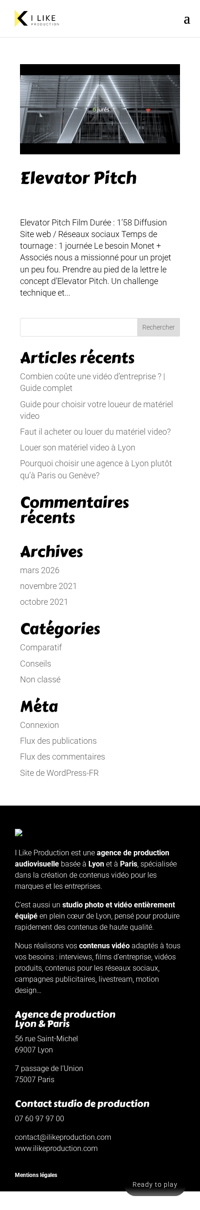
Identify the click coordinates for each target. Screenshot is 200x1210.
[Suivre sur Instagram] (42, 1202)
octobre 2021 (44, 602)
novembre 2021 (48, 586)
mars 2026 (40, 570)
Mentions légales (36, 1175)
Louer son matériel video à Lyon (77, 447)
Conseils (35, 663)
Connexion (39, 725)
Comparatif (41, 647)
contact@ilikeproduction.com (63, 1137)
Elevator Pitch (78, 178)
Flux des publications (58, 741)
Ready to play (155, 1184)
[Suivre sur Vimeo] (22, 1202)
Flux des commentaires (62, 756)
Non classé (40, 679)
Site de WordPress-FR (59, 773)
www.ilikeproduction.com (56, 1148)
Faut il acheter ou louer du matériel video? (95, 431)
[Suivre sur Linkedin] (63, 1202)
